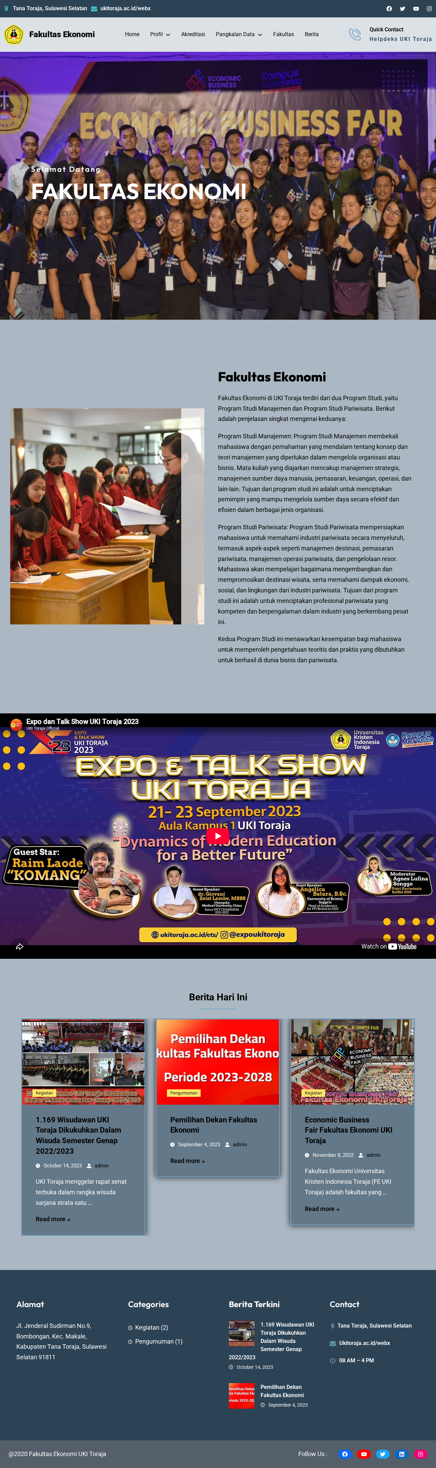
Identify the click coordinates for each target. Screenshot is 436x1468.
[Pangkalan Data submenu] (260, 34)
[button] (405, 178)
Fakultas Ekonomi (62, 34)
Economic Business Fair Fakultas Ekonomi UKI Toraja (348, 1130)
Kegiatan (44, 1092)
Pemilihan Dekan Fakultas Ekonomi (282, 1391)
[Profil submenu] (168, 34)
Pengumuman (183, 1092)
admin (102, 1166)
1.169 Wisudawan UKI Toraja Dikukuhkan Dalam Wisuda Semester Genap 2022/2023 (271, 1341)
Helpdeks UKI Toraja (401, 39)
